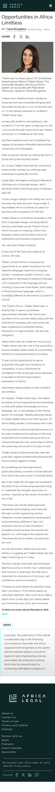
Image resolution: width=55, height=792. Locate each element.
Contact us (9, 717)
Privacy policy (22, 766)
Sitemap (7, 729)
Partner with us (12, 736)
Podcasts (8, 744)
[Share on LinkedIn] (27, 36)
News (5, 740)
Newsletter (9, 752)
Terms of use (10, 721)
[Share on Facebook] (14, 36)
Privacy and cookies (15, 725)
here (5, 613)
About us (7, 713)
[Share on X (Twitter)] (21, 36)
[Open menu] (51, 5)
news (7, 624)
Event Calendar (12, 748)
